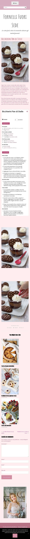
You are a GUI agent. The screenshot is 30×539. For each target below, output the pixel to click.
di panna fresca (10, 140)
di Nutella (10, 135)
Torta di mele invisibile (7, 366)
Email (2, 464)
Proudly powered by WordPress (10, 527)
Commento (4, 444)
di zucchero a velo (13, 137)
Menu (15, 3)
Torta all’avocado (6, 425)
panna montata (7, 147)
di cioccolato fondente (11, 142)
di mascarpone (9, 133)
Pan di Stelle (8, 128)
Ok (15, 535)
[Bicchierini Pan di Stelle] (15, 81)
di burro (7, 129)
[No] (28, 533)
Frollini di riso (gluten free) (8, 396)
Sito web (3, 470)
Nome (3, 459)
